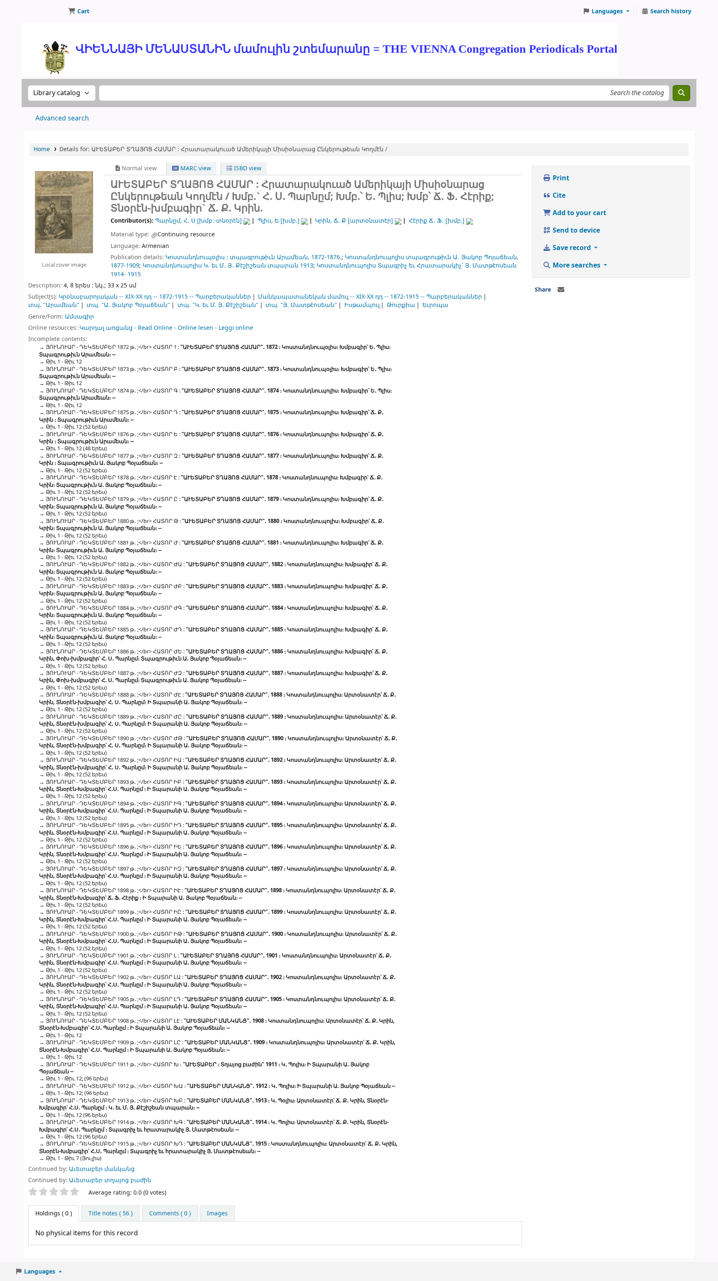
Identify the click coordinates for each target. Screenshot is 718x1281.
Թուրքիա (401, 305)
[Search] (681, 93)
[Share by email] (561, 290)
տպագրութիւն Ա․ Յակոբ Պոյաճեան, (462, 257)
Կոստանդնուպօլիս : (196, 257)
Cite (558, 196)
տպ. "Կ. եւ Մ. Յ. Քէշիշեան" (217, 305)
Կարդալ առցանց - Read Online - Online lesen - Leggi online (166, 328)
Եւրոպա (435, 305)
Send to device (575, 231)
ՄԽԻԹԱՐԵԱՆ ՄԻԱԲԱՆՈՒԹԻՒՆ (44, 11)
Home (42, 149)
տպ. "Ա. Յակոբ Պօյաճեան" (128, 305)
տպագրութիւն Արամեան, (270, 257)
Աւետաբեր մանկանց (102, 1169)
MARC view (195, 168)
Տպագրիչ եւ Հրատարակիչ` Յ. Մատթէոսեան (447, 265)
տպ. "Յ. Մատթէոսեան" (301, 305)
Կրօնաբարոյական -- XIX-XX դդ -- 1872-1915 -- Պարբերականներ (155, 296)
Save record (572, 248)
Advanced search (62, 118)
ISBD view (246, 168)
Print (560, 178)
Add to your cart (578, 213)
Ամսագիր (79, 316)
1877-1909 (125, 265)
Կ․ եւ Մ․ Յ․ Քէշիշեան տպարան (251, 265)
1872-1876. (326, 257)
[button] (79, 12)
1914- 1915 (126, 274)
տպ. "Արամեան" (53, 305)
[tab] (110, 1213)
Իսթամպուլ (362, 305)
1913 (306, 265)
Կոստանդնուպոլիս (374, 257)
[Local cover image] (64, 212)
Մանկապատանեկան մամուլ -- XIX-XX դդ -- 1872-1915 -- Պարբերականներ (370, 296)
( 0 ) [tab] (53, 1213)
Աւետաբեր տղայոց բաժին (110, 1180)
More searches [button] (576, 265)
